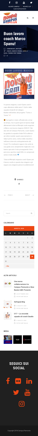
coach (9, 51)
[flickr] (18, 381)
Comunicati (11, 49)
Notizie (18, 49)
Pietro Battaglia (22, 296)
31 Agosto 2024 (21, 306)
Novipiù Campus (14, 6)
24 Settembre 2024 (22, 294)
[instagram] (17, 2)
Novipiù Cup (27, 6)
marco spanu (17, 51)
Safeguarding (19, 302)
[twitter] (31, 2)
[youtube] (24, 2)
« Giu (7, 266)
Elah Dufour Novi (20, 9)
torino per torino (14, 53)
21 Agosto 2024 (21, 320)
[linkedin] (29, 381)
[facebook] (9, 2)
